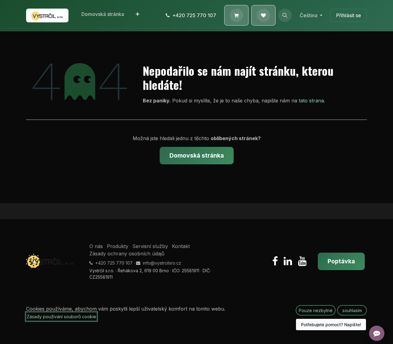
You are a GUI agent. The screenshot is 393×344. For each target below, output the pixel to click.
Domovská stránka (196, 155)
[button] (285, 15)
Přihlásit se (348, 15)
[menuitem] (103, 15)
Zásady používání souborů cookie (61, 316)
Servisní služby (150, 246)
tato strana (311, 100)
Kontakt (181, 246)
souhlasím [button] (352, 310)
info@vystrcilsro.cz (162, 263)
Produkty (117, 246)
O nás (96, 246)
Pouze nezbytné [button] (316, 310)
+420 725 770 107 (194, 15)
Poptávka (341, 261)
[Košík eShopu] (236, 15)
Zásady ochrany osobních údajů (126, 253)
